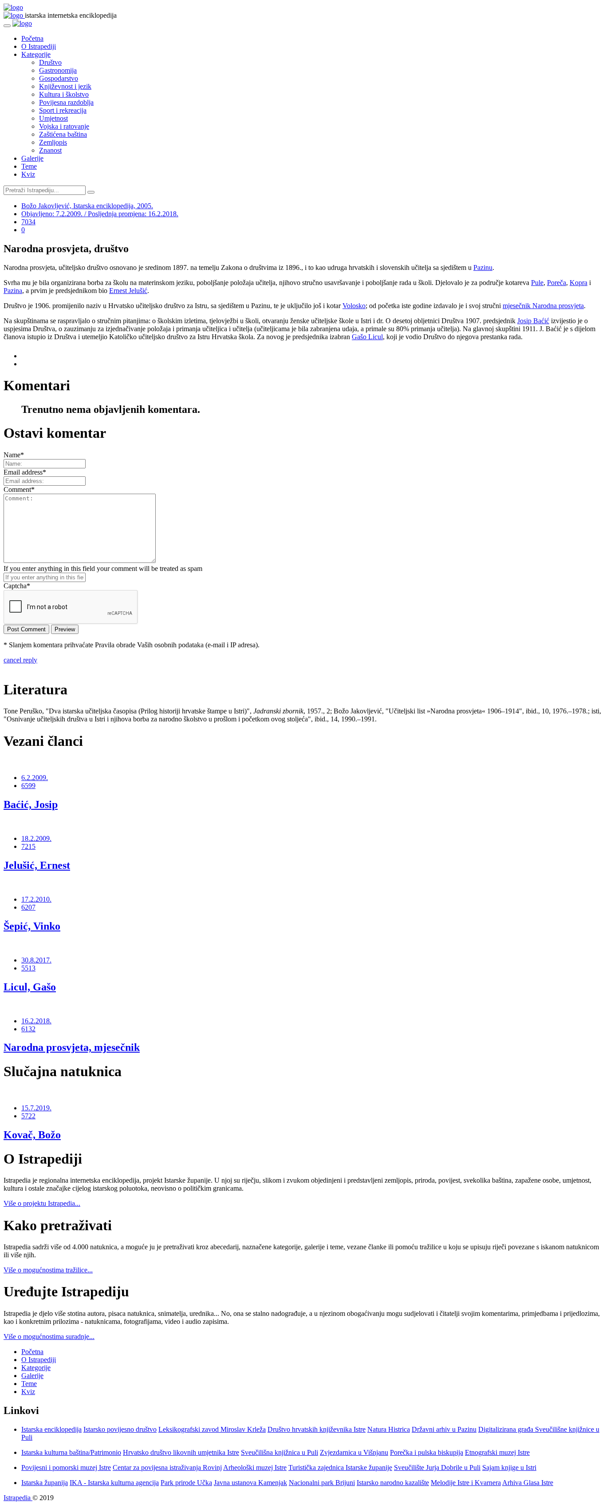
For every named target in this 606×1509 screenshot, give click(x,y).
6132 (28, 1029)
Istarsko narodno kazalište (393, 1482)
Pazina (13, 290)
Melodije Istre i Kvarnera (466, 1482)
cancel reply (20, 660)
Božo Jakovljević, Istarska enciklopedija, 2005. (87, 206)
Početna (32, 38)
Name (14, 455)
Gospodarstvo (58, 78)
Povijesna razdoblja (66, 102)
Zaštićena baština (63, 134)
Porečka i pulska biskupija (426, 1452)
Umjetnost (53, 118)
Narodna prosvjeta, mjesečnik (72, 1047)
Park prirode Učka (186, 1482)
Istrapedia (18, 1497)
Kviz (28, 174)
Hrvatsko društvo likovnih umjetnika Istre (181, 1452)
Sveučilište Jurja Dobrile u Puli (437, 1467)
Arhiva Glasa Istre (527, 1482)
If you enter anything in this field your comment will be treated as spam (103, 568)
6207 (28, 907)
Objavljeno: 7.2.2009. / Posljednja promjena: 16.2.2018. (99, 214)
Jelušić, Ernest (37, 865)
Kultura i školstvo (64, 94)
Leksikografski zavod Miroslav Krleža (212, 1429)
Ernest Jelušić (128, 290)
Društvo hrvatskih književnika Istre (317, 1429)
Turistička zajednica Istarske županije (340, 1467)
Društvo (50, 62)
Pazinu (482, 267)
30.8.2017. (36, 960)
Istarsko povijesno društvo (120, 1429)
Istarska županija (44, 1482)
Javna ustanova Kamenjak (250, 1482)
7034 (28, 222)
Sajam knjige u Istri (509, 1467)
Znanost (50, 150)
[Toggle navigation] (7, 25)
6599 (28, 785)
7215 (28, 846)
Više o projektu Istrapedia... (42, 1203)
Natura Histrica (388, 1429)
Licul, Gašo (30, 987)
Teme (29, 166)
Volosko (354, 305)
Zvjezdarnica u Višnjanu (354, 1452)
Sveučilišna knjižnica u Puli (279, 1452)
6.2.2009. (34, 777)
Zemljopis (53, 142)
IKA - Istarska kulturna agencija (114, 1482)
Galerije (32, 158)
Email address (25, 472)
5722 (28, 1116)
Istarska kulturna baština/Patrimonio (71, 1452)
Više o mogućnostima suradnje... (49, 1336)
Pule (537, 282)
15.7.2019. (36, 1108)
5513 (28, 968)
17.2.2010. (36, 899)
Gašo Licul (367, 337)
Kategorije (36, 54)
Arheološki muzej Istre (255, 1467)
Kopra (578, 282)
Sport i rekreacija (63, 110)
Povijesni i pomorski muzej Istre (66, 1467)
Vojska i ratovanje (64, 126)
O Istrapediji (38, 46)
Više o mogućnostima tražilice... (48, 1270)
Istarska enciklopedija (51, 1429)
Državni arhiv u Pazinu (444, 1429)
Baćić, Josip (31, 804)
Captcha (17, 586)
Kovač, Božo (32, 1135)
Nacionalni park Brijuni (322, 1482)
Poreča (556, 282)
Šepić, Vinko (32, 926)
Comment (19, 489)
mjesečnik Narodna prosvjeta (543, 305)
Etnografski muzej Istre (497, 1452)
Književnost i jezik (65, 86)
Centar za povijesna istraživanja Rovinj (167, 1467)
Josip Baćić (533, 321)
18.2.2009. (36, 838)
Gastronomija (58, 70)
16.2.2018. (36, 1021)
